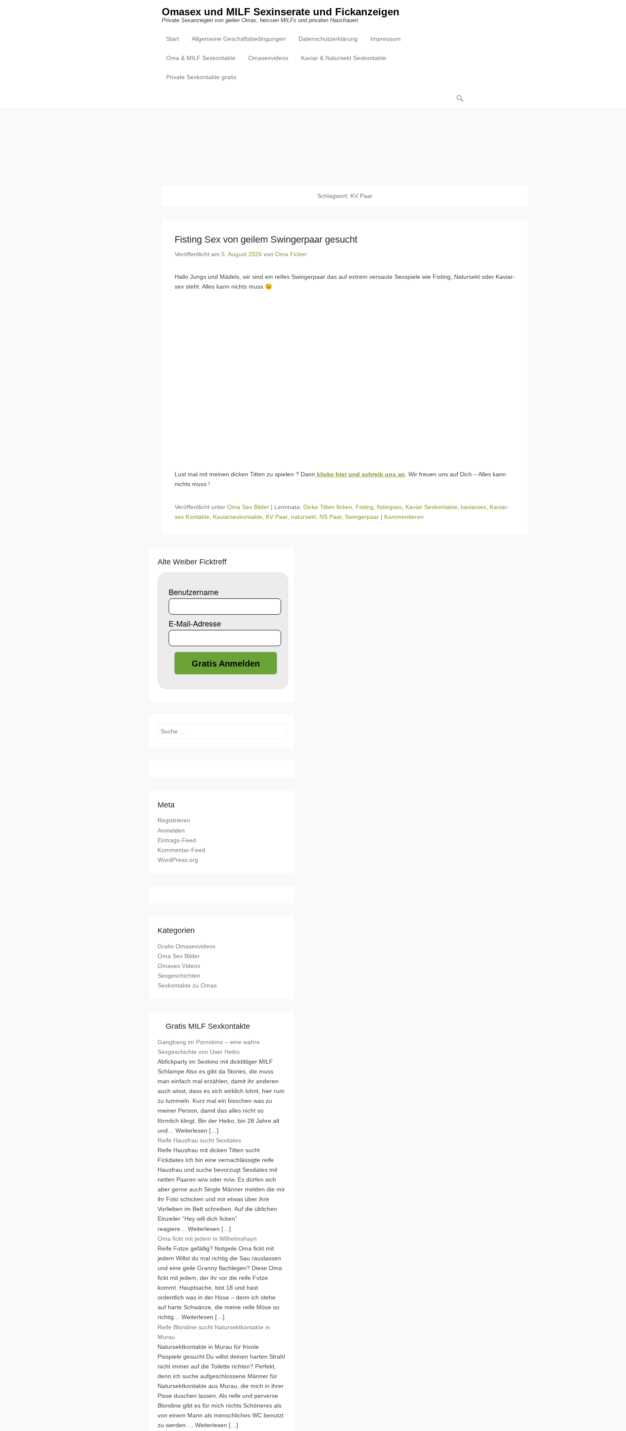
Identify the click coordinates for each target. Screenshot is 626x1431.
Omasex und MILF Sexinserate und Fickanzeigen (280, 11)
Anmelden (171, 830)
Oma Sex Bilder (248, 507)
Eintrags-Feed (177, 840)
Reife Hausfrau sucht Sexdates (199, 1140)
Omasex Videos (179, 965)
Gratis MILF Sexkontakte (208, 1026)
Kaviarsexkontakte (237, 516)
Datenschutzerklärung (328, 38)
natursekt (303, 516)
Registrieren (174, 820)
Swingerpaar (362, 516)
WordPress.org (178, 859)
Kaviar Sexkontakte (431, 507)
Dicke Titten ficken (327, 507)
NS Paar (330, 516)
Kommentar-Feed (181, 850)
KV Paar (276, 516)
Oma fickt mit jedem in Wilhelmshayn (207, 1238)
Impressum (385, 38)
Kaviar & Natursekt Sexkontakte (343, 57)
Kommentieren (404, 516)
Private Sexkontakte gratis (201, 77)
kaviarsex (473, 507)
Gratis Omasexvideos (186, 946)
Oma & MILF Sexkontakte (200, 57)
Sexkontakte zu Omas (187, 985)
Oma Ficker (291, 254)
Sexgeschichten (179, 975)
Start (172, 38)
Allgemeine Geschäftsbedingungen (239, 38)
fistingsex (389, 507)
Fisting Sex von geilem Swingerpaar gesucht (266, 239)
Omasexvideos (268, 57)
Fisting (364, 507)
